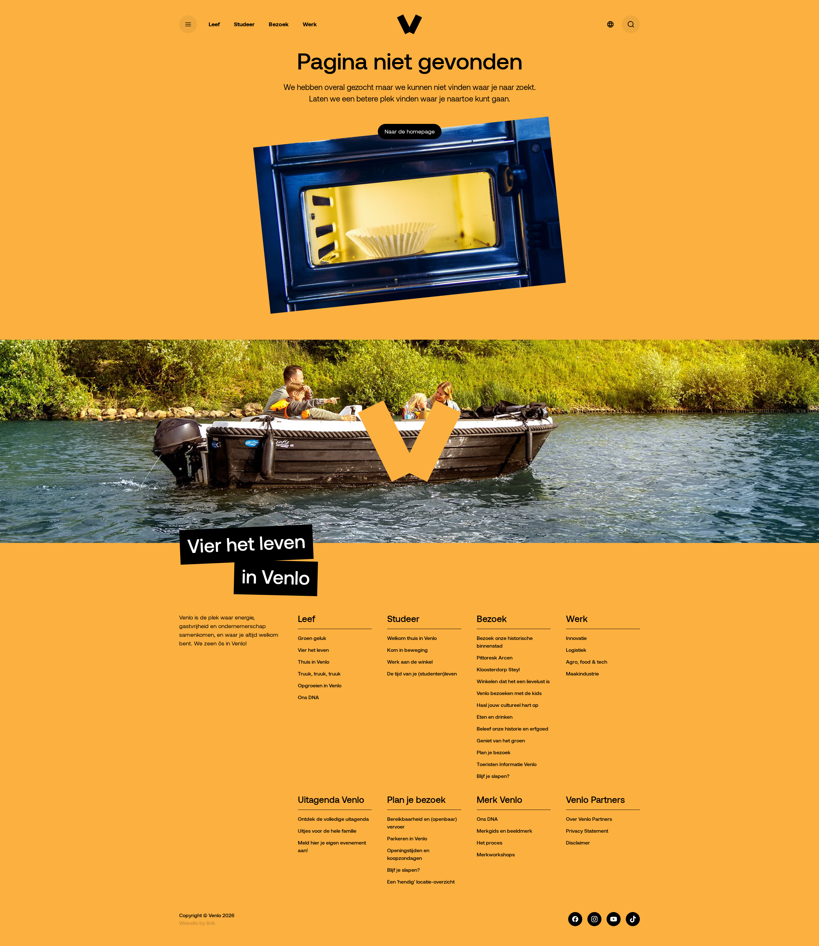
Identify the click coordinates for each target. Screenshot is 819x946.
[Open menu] (188, 24)
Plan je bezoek (416, 800)
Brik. (211, 923)
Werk (577, 619)
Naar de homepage (410, 131)
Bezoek (492, 619)
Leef (306, 619)
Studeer (403, 619)
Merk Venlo (499, 800)
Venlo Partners (595, 800)
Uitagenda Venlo (331, 800)
